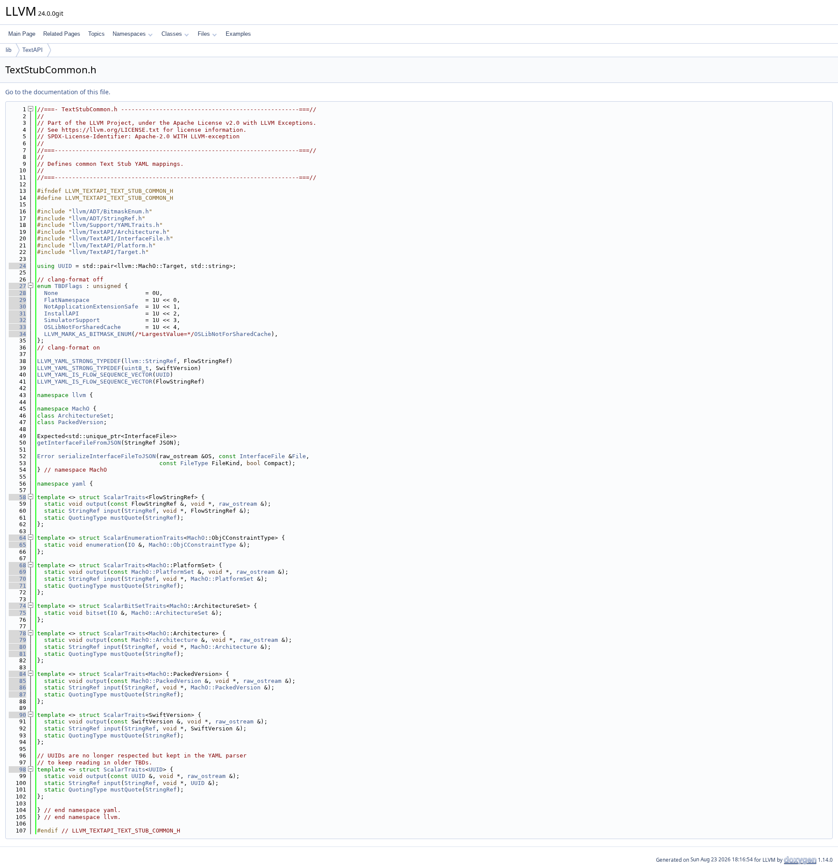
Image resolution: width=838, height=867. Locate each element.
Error (46, 456)
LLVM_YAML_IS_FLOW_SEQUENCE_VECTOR (94, 374)
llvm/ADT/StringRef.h (107, 218)
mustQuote (126, 517)
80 (17, 647)
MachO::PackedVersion (166, 681)
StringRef (84, 510)
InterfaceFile (262, 456)
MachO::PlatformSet (162, 572)
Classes (171, 34)
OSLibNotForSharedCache (82, 327)
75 (17, 613)
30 (17, 306)
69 (17, 572)
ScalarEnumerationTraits (143, 538)
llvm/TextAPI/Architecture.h (119, 232)
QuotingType (88, 517)
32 (17, 320)
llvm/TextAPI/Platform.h (112, 245)
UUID (65, 266)
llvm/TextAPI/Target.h (108, 252)
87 (17, 694)
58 (17, 497)
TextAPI (32, 50)
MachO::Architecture (164, 640)
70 (17, 579)
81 (17, 654)
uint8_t (136, 368)
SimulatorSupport (72, 320)
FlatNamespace (66, 300)
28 (17, 293)
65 (17, 544)
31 (17, 313)
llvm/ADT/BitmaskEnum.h (110, 211)
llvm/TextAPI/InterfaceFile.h (121, 238)
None (51, 293)
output (96, 503)
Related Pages (61, 34)
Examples (238, 34)
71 (17, 586)
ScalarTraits (124, 497)
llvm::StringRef (150, 361)
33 (17, 327)
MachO (80, 408)
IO (131, 544)
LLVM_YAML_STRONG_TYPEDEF (79, 361)
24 (17, 266)
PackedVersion (80, 422)
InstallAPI (61, 313)
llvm (79, 395)
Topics (96, 34)
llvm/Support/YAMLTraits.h (115, 225)
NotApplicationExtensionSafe (91, 306)
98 (17, 769)
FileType (194, 463)
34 (17, 334)
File (299, 456)
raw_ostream (238, 503)
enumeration (105, 544)
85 (17, 681)
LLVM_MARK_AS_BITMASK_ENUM (87, 334)
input (112, 510)
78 (17, 633)
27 (17, 286)
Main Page (21, 34)
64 (17, 538)
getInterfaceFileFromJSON (79, 442)
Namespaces (129, 34)
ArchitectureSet (84, 415)
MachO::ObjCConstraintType (192, 544)
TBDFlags (68, 286)
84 (17, 674)
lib (8, 50)
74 (17, 606)
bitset (96, 613)
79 (17, 640)
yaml (79, 483)
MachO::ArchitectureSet (169, 613)
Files (204, 34)
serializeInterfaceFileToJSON (107, 456)
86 (17, 687)
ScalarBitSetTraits (134, 606)
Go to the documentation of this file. (57, 92)
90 (17, 715)
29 (17, 300)
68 (17, 565)
